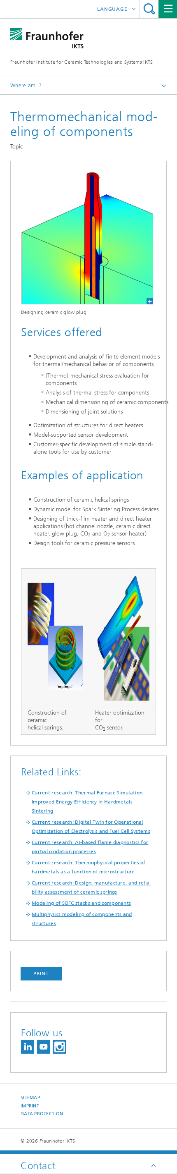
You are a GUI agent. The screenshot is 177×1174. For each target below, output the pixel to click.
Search (149, 9)
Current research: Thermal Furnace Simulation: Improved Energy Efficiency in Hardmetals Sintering (88, 802)
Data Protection (42, 1114)
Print (41, 973)
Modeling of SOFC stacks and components (81, 903)
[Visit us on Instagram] (59, 1047)
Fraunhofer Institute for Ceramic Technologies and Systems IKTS (81, 62)
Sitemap (30, 1097)
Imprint (30, 1106)
